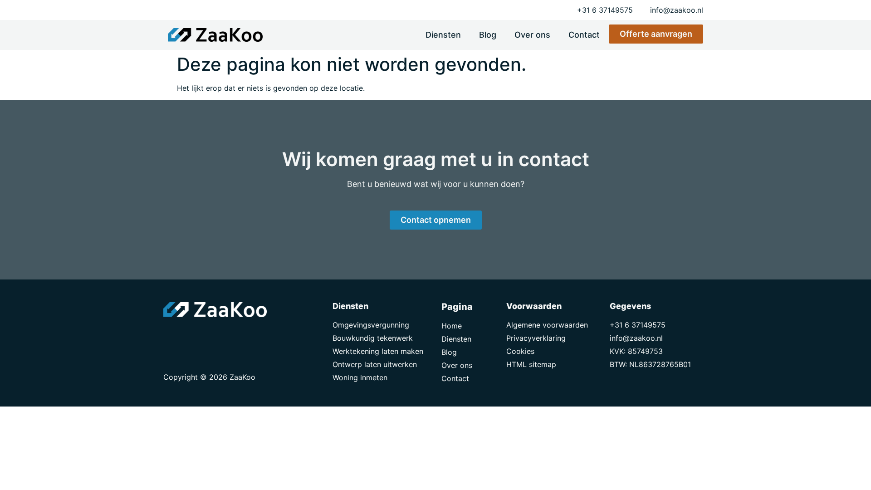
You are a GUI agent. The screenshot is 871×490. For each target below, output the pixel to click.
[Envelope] (172, 335)
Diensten (443, 34)
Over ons (532, 34)
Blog (487, 34)
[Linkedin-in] (193, 335)
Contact (584, 34)
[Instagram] (213, 335)
